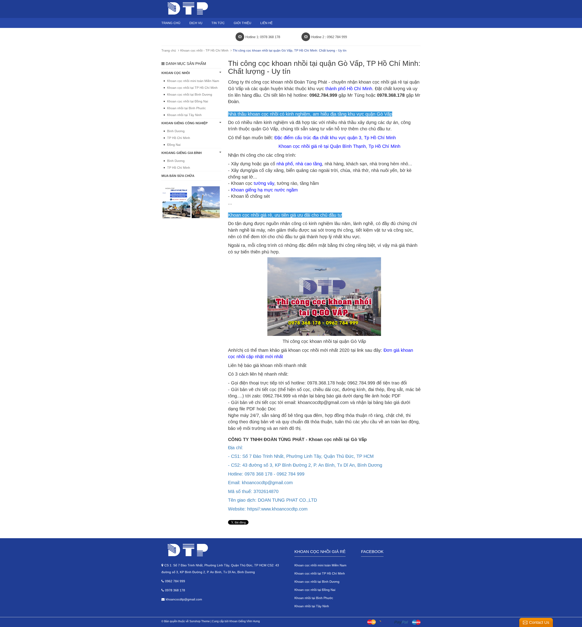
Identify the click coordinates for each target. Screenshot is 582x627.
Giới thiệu (242, 23)
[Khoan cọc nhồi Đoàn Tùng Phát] (224, 550)
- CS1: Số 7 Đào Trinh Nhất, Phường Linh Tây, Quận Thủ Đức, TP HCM (301, 456)
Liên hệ (266, 23)
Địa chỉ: (235, 447)
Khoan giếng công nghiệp (184, 123)
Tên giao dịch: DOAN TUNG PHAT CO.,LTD (272, 500)
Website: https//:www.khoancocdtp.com (268, 508)
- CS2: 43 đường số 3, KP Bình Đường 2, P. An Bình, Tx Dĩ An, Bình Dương (305, 465)
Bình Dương (176, 131)
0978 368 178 (175, 590)
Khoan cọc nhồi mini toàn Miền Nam (193, 81)
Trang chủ (170, 23)
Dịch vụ (195, 23)
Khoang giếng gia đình (181, 153)
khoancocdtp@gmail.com (184, 599)
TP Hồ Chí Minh (178, 138)
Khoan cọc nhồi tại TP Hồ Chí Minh (192, 87)
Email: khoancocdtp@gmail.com (260, 482)
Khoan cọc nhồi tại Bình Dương (189, 94)
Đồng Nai (174, 144)
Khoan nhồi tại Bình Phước (186, 108)
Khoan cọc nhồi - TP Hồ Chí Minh (204, 50)
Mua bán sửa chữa (177, 176)
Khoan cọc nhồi (175, 73)
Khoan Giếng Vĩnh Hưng (244, 621)
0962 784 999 (175, 581)
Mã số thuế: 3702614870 (253, 491)
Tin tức (218, 23)
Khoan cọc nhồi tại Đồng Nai (187, 101)
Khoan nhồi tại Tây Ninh (184, 115)
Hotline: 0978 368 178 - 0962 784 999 (266, 473)
